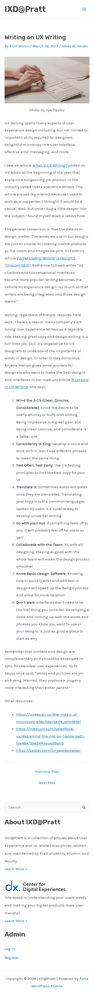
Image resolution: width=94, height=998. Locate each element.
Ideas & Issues (75, 46)
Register (12, 957)
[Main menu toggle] (84, 9)
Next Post (47, 783)
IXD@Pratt (25, 9)
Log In (10, 948)
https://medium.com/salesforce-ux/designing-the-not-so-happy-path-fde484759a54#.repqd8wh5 (50, 735)
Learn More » (16, 869)
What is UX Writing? (49, 165)
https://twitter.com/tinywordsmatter (48, 750)
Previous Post (47, 772)
